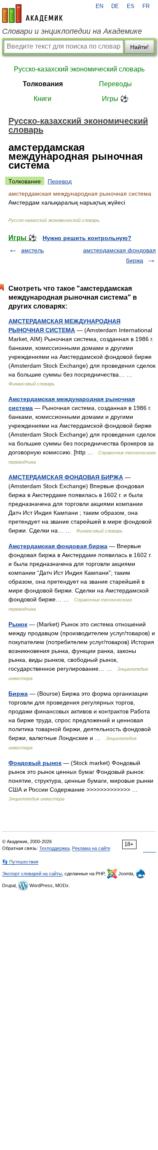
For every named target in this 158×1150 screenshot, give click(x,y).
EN (99, 6)
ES (130, 6)
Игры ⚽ (115, 98)
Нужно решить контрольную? (87, 238)
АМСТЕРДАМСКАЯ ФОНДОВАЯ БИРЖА (65, 477)
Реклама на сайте (91, 848)
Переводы (115, 83)
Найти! (139, 47)
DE (115, 6)
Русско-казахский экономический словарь (79, 69)
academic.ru (32, 13)
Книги (42, 98)
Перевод (60, 181)
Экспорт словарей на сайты (32, 873)
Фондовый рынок (35, 762)
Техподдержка (54, 848)
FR (146, 6)
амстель (32, 250)
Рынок (17, 624)
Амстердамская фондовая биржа (57, 546)
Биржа (18, 693)
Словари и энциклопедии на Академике (72, 31)
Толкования (43, 83)
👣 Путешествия (20, 861)
